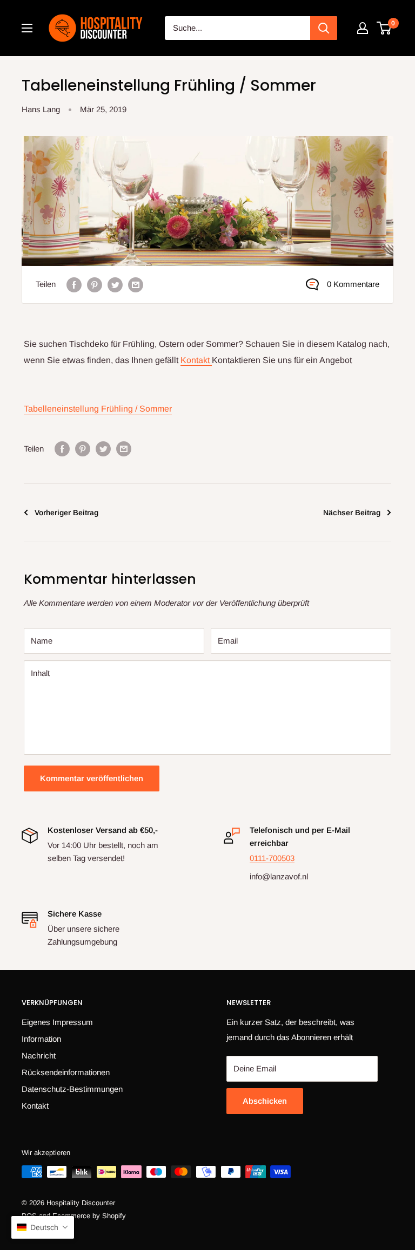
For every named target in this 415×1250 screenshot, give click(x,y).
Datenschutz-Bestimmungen (72, 1089)
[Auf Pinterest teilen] (94, 284)
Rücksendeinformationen (66, 1072)
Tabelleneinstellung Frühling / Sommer (98, 408)
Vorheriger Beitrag (66, 512)
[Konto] (362, 28)
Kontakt (196, 360)
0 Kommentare (353, 284)
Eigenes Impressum (57, 1022)
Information (41, 1038)
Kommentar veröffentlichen (91, 778)
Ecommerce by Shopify (89, 1216)
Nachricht (39, 1055)
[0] (384, 28)
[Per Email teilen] (135, 284)
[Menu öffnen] (27, 28)
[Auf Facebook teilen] (74, 284)
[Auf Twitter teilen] (115, 284)
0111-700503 (272, 858)
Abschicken (265, 1100)
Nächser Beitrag (351, 512)
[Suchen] (323, 28)
